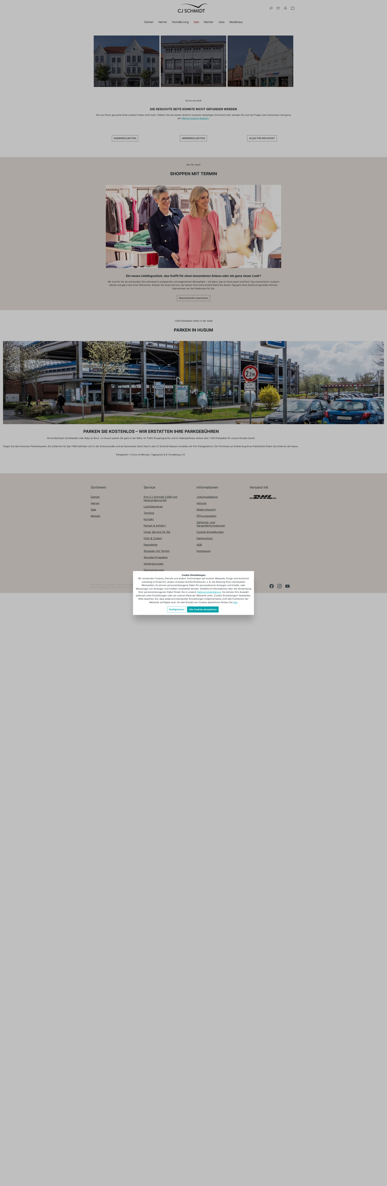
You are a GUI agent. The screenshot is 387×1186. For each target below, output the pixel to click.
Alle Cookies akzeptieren (203, 609)
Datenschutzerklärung (209, 592)
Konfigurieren (176, 609)
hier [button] (235, 602)
